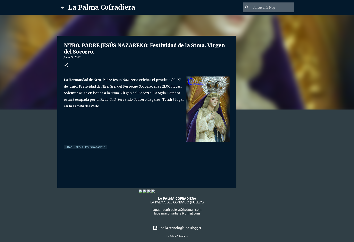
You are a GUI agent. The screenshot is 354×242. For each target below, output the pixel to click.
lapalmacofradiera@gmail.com (177, 213)
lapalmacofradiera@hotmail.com (177, 209)
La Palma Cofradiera (101, 7)
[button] (66, 65)
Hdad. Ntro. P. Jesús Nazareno (86, 147)
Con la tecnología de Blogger (179, 228)
